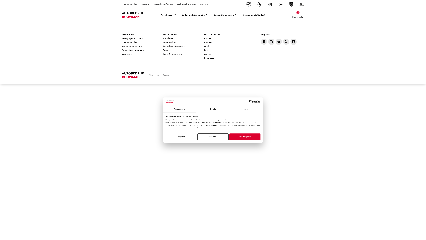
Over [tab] (246, 109)
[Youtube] (279, 42)
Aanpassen (211, 137)
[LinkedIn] (293, 42)
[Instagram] (271, 42)
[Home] (133, 15)
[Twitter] (286, 42)
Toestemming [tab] (179, 109)
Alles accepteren (245, 137)
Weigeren (181, 137)
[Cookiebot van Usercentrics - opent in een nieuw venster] (250, 101)
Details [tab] (213, 109)
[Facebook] (264, 42)
